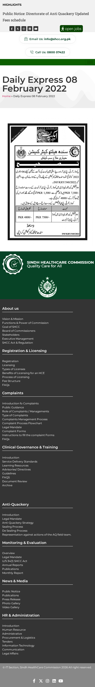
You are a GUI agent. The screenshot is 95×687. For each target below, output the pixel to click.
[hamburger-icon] (90, 62)
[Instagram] (23, 28)
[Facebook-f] (12, 28)
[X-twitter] (17, 28)
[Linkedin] (29, 28)
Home (6, 96)
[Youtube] (35, 28)
